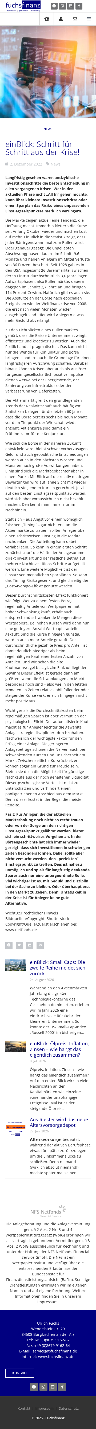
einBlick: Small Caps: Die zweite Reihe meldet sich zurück (57, 968)
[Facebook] (54, 6)
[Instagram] (62, 6)
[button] (9, 945)
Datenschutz (69, 1408)
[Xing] (78, 6)
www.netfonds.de (21, 929)
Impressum (44, 1408)
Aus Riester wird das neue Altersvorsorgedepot (59, 1122)
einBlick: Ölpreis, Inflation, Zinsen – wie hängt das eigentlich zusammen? (59, 1049)
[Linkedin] (70, 6)
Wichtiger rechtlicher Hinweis (31, 913)
